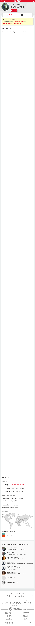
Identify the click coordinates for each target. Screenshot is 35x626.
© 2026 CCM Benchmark (17, 605)
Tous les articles (7, 602)
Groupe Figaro (29, 603)
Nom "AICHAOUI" (11, 577)
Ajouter (15, 10)
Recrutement (17, 602)
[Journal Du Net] (9, 616)
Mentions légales (22, 603)
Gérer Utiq (15, 603)
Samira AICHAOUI (12, 562)
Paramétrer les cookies (7, 603)
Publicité (26, 601)
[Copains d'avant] (9, 619)
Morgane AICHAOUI (12, 557)
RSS (12, 602)
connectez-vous (19, 21)
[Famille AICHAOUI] (4, 582)
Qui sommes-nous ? (6, 601)
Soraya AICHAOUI (12, 572)
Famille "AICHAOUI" (12, 582)
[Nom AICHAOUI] (4, 578)
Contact (31, 601)
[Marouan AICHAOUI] (5, 7)
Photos (26, 15)
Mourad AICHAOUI (12, 548)
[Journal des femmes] (9, 613)
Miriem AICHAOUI (12, 566)
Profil (10, 15)
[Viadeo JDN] (26, 619)
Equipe (13, 601)
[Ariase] (9, 623)
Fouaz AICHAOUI (11, 552)
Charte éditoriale (19, 601)
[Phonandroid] (26, 623)
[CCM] (26, 613)
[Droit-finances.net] (26, 616)
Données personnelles (26, 602)
